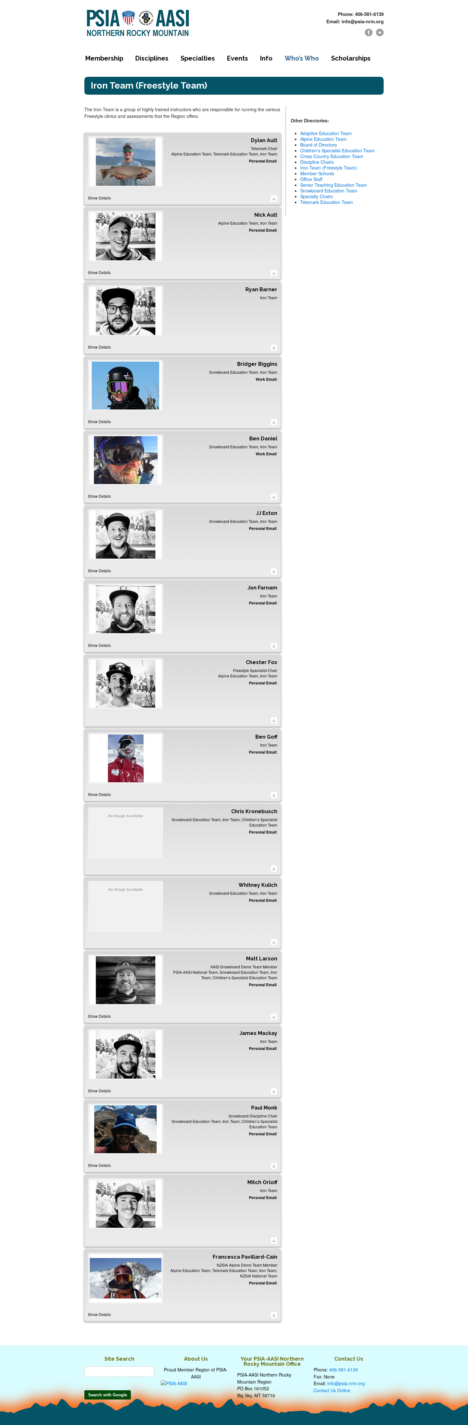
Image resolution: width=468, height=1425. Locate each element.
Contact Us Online (332, 1390)
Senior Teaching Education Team (333, 185)
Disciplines (151, 58)
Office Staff (311, 179)
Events (237, 58)
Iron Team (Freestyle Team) (328, 167)
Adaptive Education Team (326, 133)
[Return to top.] (273, 198)
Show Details (99, 197)
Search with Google (107, 1394)
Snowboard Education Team (328, 190)
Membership (104, 58)
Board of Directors (318, 144)
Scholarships (351, 58)
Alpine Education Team (323, 139)
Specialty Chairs (316, 196)
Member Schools (317, 173)
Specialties (198, 58)
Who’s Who (302, 58)
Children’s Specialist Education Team (337, 150)
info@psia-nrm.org (346, 1383)
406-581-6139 (343, 1369)
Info (266, 58)
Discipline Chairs (317, 162)
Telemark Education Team (326, 202)
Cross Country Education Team (331, 156)
